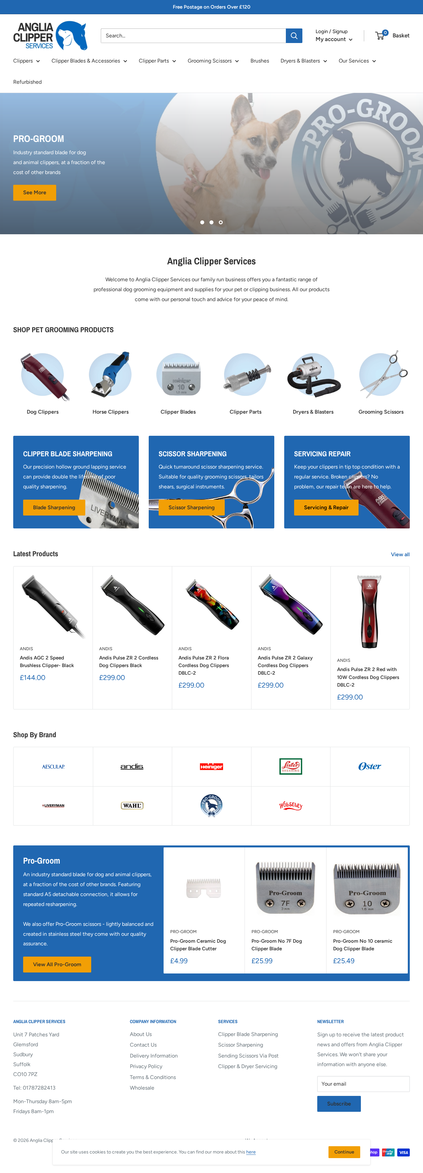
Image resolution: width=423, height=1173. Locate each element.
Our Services (354, 61)
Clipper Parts (154, 61)
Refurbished (27, 82)
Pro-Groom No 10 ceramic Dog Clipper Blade (362, 945)
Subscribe (339, 1104)
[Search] (294, 35)
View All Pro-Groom (57, 964)
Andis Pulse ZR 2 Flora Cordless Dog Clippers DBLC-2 (203, 665)
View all (401, 554)
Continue (344, 1152)
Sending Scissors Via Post (248, 1056)
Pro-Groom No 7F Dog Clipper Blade (276, 945)
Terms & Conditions (153, 1077)
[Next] (410, 638)
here (251, 1152)
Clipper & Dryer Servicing (247, 1066)
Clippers (23, 61)
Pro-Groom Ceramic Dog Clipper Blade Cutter (198, 945)
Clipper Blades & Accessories (86, 61)
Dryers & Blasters (300, 61)
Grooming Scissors (210, 61)
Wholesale (142, 1088)
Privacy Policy (146, 1066)
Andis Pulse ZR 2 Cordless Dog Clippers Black (128, 661)
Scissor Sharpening (240, 1045)
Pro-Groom (183, 931)
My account (331, 39)
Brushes (259, 61)
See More (34, 192)
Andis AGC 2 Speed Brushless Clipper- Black (47, 661)
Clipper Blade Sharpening (248, 1034)
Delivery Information (154, 1056)
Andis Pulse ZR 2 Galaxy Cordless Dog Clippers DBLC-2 (285, 665)
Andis (26, 648)
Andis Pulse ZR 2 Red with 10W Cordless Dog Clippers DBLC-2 (368, 677)
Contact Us (143, 1045)
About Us (141, 1034)
